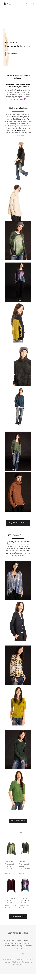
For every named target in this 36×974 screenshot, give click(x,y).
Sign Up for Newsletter (18, 933)
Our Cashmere (17, 940)
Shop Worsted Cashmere (18, 820)
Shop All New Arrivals (18, 916)
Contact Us (18, 948)
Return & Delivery (16, 946)
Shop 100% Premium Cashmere (18, 523)
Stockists (27, 940)
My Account (28, 946)
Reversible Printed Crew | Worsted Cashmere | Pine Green (24, 866)
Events (6, 943)
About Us (7, 940)
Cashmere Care (16, 943)
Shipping (6, 946)
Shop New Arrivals (12, 53)
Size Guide (26, 943)
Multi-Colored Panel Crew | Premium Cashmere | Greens (9, 866)
